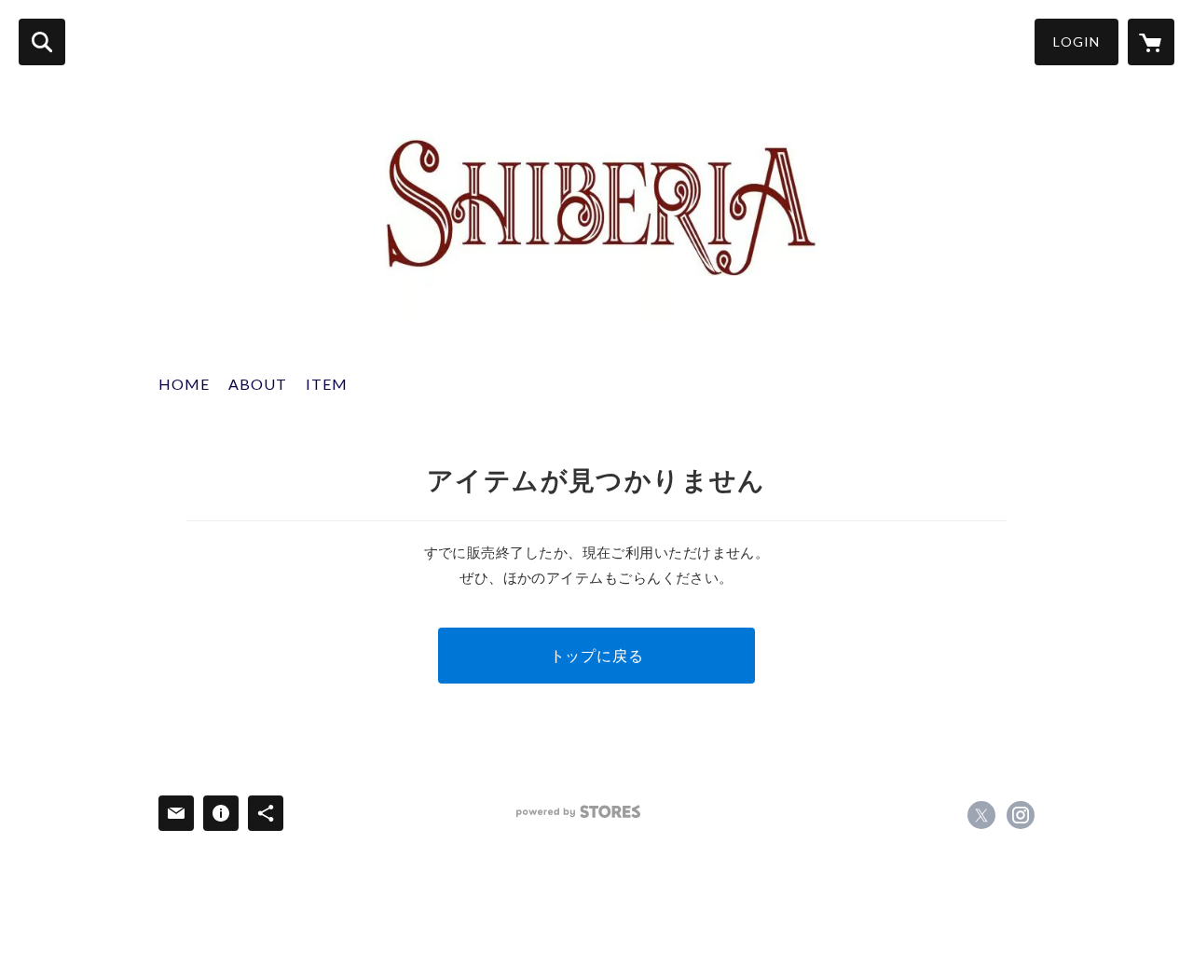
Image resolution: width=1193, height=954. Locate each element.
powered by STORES (578, 812)
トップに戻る (597, 655)
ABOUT (257, 384)
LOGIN (1076, 41)
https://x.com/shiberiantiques (981, 815)
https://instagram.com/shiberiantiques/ (1021, 815)
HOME (184, 384)
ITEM (327, 384)
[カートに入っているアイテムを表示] (1151, 42)
